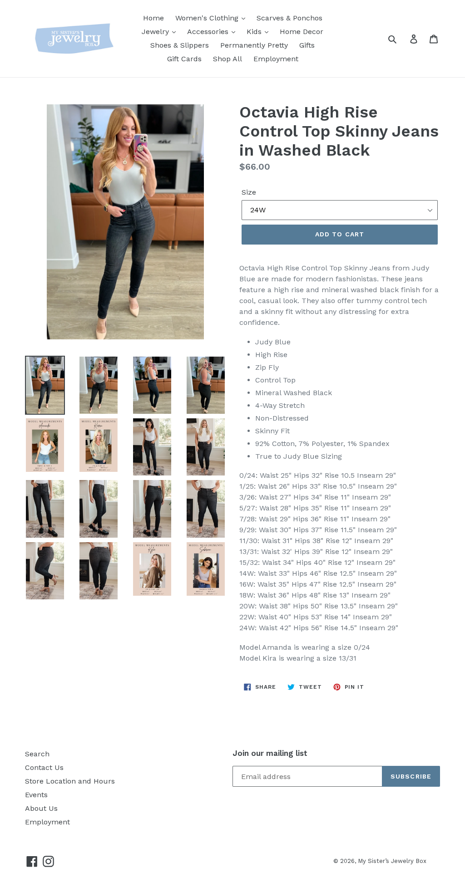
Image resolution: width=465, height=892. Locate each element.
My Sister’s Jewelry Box (392, 861)
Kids (255, 31)
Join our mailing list (269, 753)
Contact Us (44, 767)
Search (37, 754)
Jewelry (156, 31)
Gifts (307, 45)
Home (153, 18)
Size (249, 192)
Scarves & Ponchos (289, 18)
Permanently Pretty (254, 45)
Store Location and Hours (70, 781)
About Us (41, 808)
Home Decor (301, 31)
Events (36, 794)
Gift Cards (184, 58)
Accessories (209, 31)
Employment (275, 58)
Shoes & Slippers (179, 45)
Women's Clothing (208, 18)
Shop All (227, 58)
